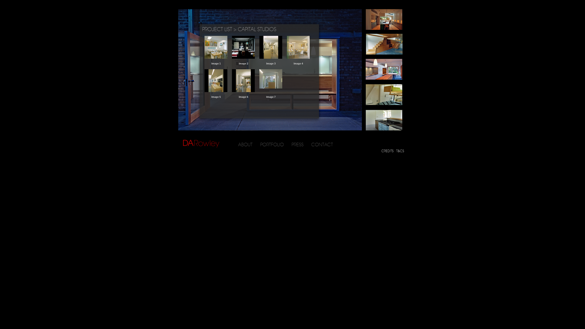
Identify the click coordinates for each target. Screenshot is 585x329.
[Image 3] (270, 57)
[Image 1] (216, 57)
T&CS (400, 151)
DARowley (201, 144)
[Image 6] (243, 91)
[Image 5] (216, 91)
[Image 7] (270, 91)
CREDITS (387, 151)
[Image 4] (298, 57)
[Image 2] (243, 57)
